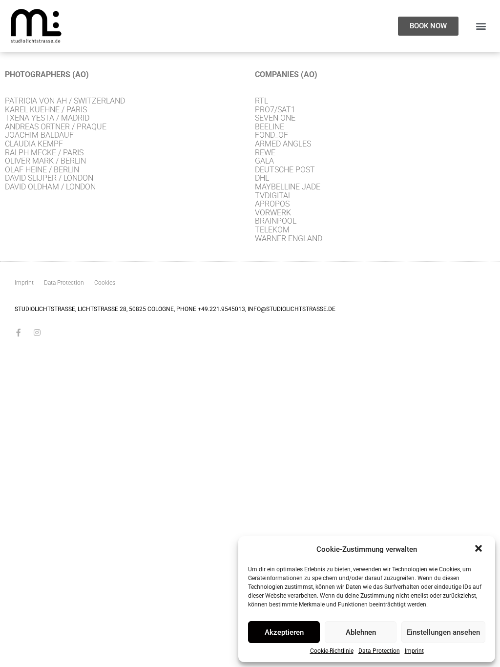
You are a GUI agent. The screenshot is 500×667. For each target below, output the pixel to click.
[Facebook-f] (18, 332)
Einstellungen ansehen (443, 632)
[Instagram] (37, 332)
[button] (479, 549)
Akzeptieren (284, 632)
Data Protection (379, 651)
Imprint (414, 651)
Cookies (104, 282)
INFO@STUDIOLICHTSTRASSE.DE (291, 309)
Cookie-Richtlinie (332, 651)
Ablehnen (361, 632)
